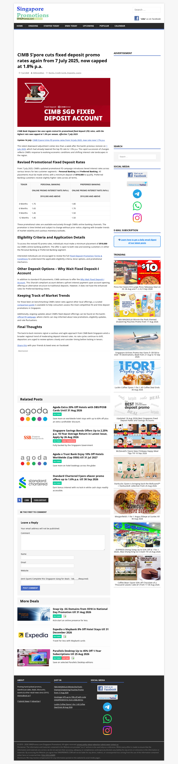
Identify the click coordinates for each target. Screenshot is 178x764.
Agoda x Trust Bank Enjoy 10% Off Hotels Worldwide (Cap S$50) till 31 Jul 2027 (78, 455)
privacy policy (82, 744)
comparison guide (25, 305)
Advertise (35, 701)
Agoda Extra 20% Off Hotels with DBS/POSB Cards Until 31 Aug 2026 (79, 408)
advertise (96, 744)
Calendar (120, 26)
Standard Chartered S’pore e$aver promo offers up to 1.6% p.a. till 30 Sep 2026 (78, 477)
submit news (105, 744)
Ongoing (33, 26)
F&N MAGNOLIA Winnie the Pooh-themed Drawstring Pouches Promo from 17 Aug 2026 (69, 689)
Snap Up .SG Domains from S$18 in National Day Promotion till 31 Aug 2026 (80, 610)
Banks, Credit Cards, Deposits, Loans (65, 73)
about (90, 744)
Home (20, 26)
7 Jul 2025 (25, 73)
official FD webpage (26, 317)
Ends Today (71, 26)
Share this (22, 345)
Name (23, 554)
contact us (114, 744)
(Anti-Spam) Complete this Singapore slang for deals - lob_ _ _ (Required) (54, 578)
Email (23, 562)
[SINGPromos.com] (89, 13)
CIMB (26, 500)
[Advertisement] (89, 39)
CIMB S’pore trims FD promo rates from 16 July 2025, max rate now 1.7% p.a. (69, 140)
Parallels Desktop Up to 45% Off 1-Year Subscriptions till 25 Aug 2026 (77, 652)
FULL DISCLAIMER (48, 755)
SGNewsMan (38, 73)
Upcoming (88, 26)
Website (24, 570)
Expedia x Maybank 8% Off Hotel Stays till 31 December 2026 (81, 631)
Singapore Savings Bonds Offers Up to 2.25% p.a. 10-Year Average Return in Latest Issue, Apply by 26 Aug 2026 (80, 434)
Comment (25, 533)
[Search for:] (147, 9)
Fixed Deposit (40, 500)
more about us (23, 695)
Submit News (23, 701)
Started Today (51, 26)
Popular (104, 26)
